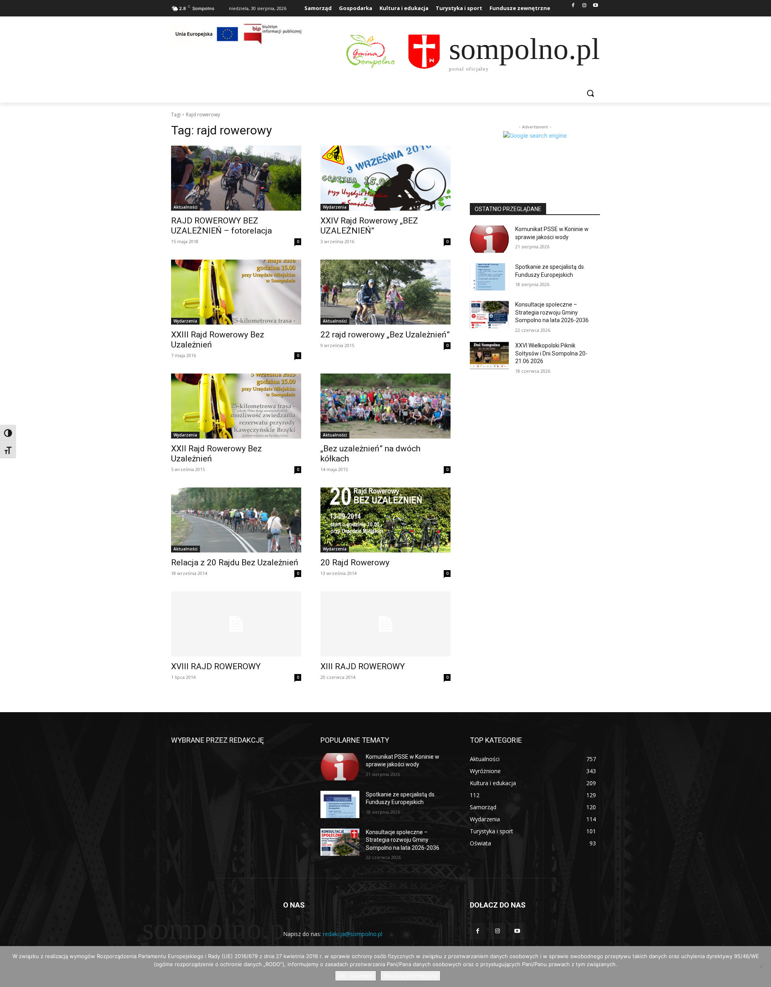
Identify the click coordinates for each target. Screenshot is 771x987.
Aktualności (185, 207)
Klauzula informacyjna (410, 976)
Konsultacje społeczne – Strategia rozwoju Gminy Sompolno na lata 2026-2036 (552, 312)
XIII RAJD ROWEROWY (362, 666)
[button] (590, 93)
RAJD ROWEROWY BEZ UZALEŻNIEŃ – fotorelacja (221, 226)
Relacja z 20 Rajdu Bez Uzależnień (234, 562)
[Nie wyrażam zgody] (761, 967)
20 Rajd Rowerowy (355, 562)
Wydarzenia (335, 207)
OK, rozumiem (355, 976)
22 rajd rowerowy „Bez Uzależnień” (385, 334)
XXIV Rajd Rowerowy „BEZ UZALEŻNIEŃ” (369, 226)
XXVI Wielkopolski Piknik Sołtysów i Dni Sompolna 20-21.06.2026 (551, 353)
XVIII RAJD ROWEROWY (216, 666)
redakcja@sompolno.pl (352, 934)
